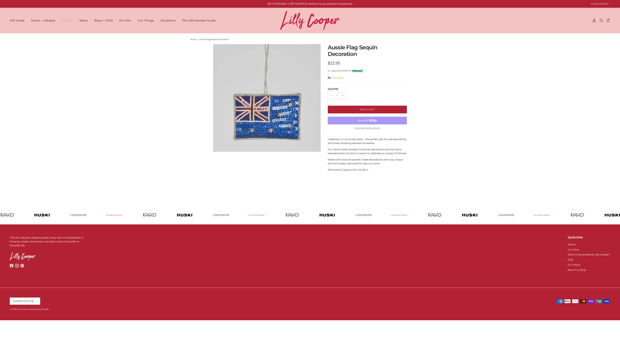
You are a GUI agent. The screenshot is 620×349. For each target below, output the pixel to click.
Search (572, 244)
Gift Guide (17, 20)
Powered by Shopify (39, 309)
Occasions (167, 20)
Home (194, 39)
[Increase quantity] (343, 95)
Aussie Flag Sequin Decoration (214, 39)
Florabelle (337, 77)
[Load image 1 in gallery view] (267, 98)
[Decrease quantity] (331, 95)
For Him (125, 20)
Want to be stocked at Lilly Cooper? (589, 254)
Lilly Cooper (22, 309)
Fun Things (146, 20)
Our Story (573, 249)
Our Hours (574, 264)
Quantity (333, 88)
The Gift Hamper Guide (199, 20)
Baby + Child (103, 20)
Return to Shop (577, 269)
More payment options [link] (367, 128)
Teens (83, 20)
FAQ (570, 259)
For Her (67, 20)
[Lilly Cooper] (310, 20)
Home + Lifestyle (43, 20)
